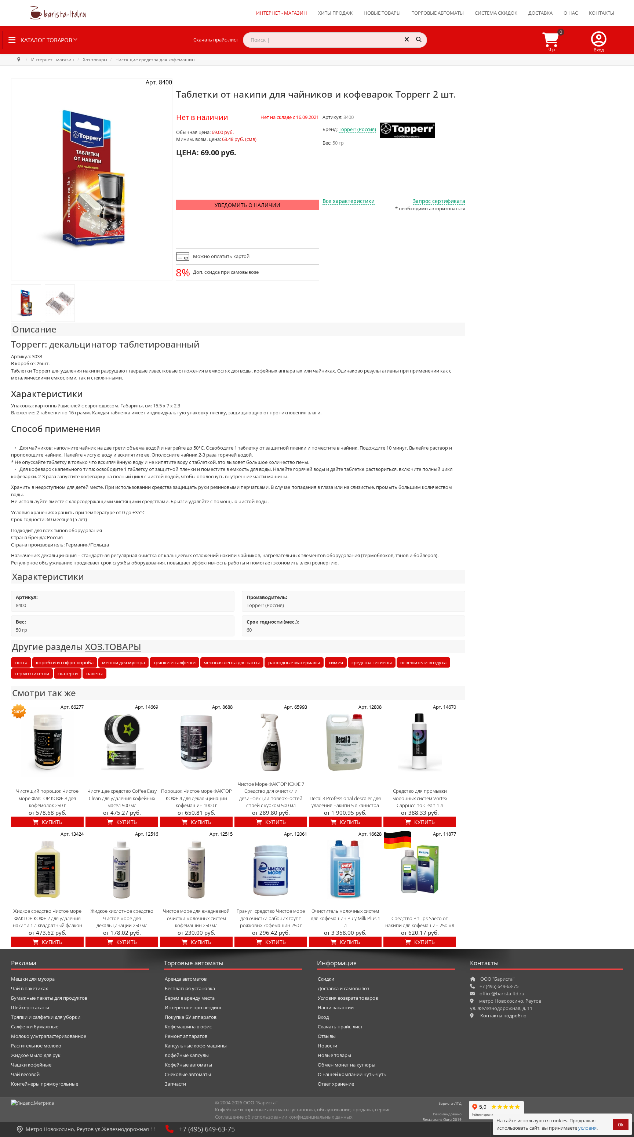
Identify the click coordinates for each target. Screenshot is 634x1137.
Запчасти (175, 1083)
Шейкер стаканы (30, 1007)
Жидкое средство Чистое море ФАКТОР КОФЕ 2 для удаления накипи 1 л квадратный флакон (47, 918)
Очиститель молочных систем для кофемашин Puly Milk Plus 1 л (345, 918)
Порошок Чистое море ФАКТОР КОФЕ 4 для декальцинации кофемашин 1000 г (196, 798)
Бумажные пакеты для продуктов (49, 998)
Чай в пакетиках (29, 988)
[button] (599, 40)
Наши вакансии (336, 1007)
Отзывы (327, 1036)
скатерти (68, 673)
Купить (51, 821)
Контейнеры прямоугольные (44, 1083)
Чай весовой (25, 1074)
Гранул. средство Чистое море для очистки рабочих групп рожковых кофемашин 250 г (271, 918)
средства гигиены (371, 662)
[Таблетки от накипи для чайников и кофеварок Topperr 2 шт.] (26, 303)
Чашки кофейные (31, 1064)
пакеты (94, 673)
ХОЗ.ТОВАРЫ (113, 646)
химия (335, 662)
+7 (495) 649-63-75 (207, 1129)
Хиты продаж (335, 13)
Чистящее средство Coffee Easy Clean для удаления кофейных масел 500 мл (122, 798)
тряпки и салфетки (174, 662)
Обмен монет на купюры (346, 1064)
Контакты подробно (503, 1015)
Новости (327, 1045)
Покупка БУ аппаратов (190, 1017)
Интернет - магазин (281, 13)
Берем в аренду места (190, 998)
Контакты (601, 13)
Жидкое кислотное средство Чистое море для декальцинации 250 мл (122, 918)
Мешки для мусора (33, 979)
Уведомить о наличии (247, 204)
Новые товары (382, 13)
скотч (21, 662)
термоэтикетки (32, 673)
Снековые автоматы (188, 1074)
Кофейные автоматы (188, 1064)
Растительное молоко (36, 1045)
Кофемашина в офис (188, 1026)
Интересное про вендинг (193, 1007)
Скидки (326, 979)
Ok (621, 1124)
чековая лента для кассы (232, 662)
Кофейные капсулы (187, 1055)
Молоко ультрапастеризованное (48, 1036)
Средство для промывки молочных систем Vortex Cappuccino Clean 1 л (420, 798)
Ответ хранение (336, 1083)
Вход (323, 1017)
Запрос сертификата (439, 200)
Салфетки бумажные (34, 1026)
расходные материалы (294, 662)
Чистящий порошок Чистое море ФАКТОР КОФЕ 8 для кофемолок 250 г (47, 798)
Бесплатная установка (190, 988)
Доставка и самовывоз (343, 988)
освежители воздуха (423, 662)
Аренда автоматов (186, 979)
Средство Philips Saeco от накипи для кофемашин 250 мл (419, 922)
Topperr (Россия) (357, 129)
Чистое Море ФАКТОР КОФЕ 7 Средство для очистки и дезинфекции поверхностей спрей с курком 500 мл (271, 795)
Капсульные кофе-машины (196, 1045)
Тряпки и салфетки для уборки (45, 1017)
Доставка (540, 13)
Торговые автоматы (438, 13)
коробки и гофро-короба (65, 662)
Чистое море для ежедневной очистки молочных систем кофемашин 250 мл (196, 918)
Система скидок (496, 13)
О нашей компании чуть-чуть (352, 1074)
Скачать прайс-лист (215, 39)
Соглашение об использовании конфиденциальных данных (284, 1117)
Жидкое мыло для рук (36, 1055)
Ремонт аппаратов (186, 1036)
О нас (571, 13)
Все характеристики (349, 200)
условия (587, 1128)
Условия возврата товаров (348, 998)
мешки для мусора (123, 662)
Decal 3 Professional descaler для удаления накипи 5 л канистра (345, 802)
